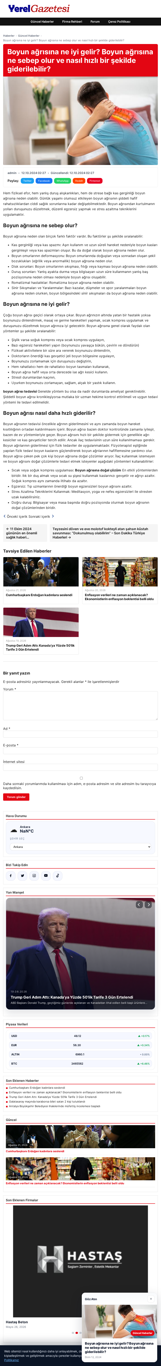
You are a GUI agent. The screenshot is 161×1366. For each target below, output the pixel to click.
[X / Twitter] (22, 876)
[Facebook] (11, 876)
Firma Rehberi (72, 21)
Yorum (9, 689)
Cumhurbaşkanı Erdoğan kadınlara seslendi (37, 1087)
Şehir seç (17, 838)
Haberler (8, 35)
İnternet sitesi (14, 762)
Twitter (27, 180)
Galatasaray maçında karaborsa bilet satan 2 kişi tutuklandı (47, 1101)
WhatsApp (63, 180)
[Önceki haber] (139, 904)
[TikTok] (57, 876)
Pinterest (95, 180)
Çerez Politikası (119, 21)
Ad (6, 728)
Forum (95, 21)
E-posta (10, 745)
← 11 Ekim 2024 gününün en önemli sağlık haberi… (21, 533)
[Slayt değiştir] (73, 1333)
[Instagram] (34, 876)
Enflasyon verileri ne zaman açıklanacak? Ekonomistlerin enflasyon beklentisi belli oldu (65, 1092)
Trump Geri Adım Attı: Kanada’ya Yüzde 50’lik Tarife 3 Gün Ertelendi (53, 1097)
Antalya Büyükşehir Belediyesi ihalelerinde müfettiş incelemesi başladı (54, 1106)
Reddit (79, 180)
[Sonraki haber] (148, 904)
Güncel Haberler (42, 21)
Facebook (44, 180)
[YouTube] (46, 876)
